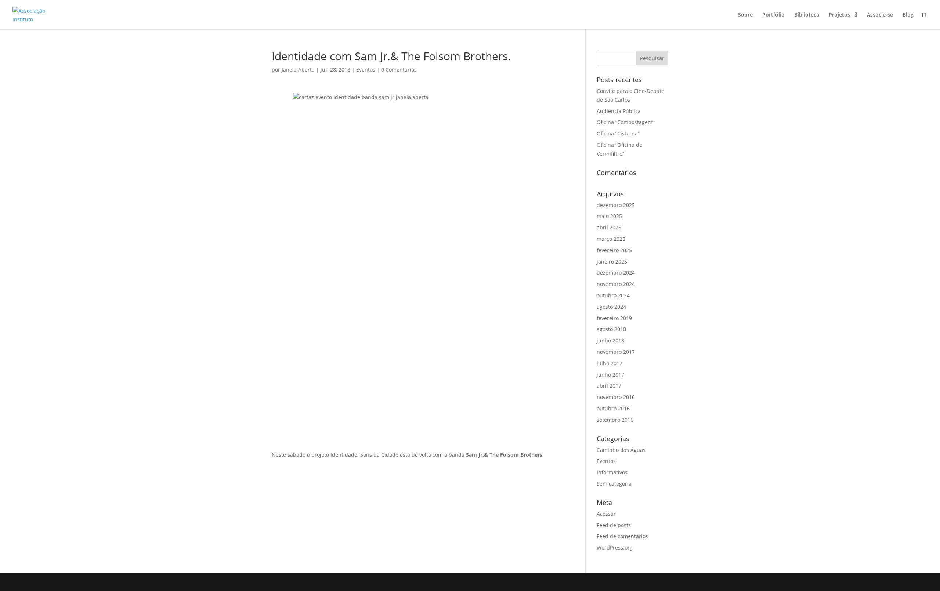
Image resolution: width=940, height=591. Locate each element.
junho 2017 (610, 374)
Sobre (745, 15)
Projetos (839, 15)
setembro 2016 (615, 419)
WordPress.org (615, 547)
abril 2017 (609, 385)
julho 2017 (609, 363)
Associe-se (880, 15)
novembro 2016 (616, 397)
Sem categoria (614, 483)
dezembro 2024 (616, 272)
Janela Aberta (298, 69)
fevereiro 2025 (614, 250)
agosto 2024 (611, 306)
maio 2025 (609, 216)
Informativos (612, 472)
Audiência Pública (619, 111)
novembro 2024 (616, 283)
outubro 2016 (613, 408)
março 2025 (611, 238)
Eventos (365, 69)
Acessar (606, 513)
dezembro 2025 (616, 205)
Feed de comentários (622, 536)
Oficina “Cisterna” (618, 133)
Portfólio (773, 15)
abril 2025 (609, 227)
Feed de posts (614, 525)
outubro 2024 (613, 295)
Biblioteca (806, 15)
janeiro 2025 (612, 261)
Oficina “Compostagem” (625, 122)
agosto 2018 (611, 329)
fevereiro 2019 (614, 318)
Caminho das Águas (621, 449)
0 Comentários (399, 69)
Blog (908, 15)
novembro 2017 (616, 351)
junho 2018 (610, 340)
